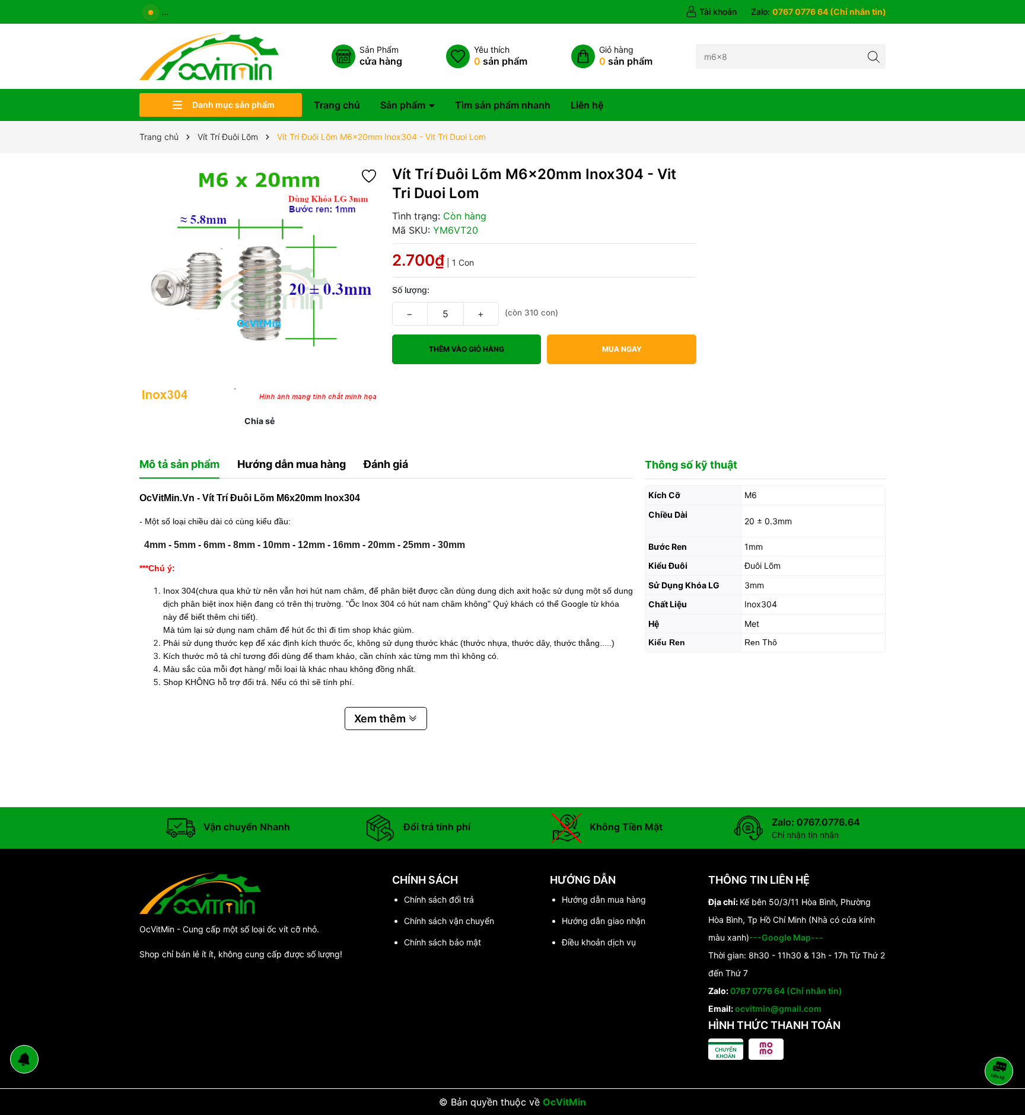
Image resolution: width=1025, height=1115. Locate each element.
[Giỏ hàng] (611, 56)
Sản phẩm (404, 105)
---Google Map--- (786, 937)
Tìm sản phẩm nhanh (502, 105)
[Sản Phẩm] (367, 56)
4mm (155, 545)
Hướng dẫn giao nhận (603, 921)
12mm (311, 545)
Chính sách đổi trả (439, 899)
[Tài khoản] (711, 12)
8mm (244, 545)
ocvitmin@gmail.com (778, 1009)
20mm (381, 545)
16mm (346, 545)
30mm (451, 545)
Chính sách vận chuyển (449, 921)
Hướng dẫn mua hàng (604, 899)
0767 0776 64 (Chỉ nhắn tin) (786, 991)
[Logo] (209, 55)
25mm (416, 545)
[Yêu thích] (486, 56)
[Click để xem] (259, 285)
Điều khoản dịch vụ (599, 942)
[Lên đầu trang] (1001, 1039)
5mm (185, 545)
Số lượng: (410, 290)
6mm (214, 545)
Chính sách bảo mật (442, 942)
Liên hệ (587, 105)
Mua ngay (622, 349)
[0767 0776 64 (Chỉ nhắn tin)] (818, 12)
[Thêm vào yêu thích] (369, 175)
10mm (276, 545)
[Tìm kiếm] (873, 56)
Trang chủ (337, 105)
